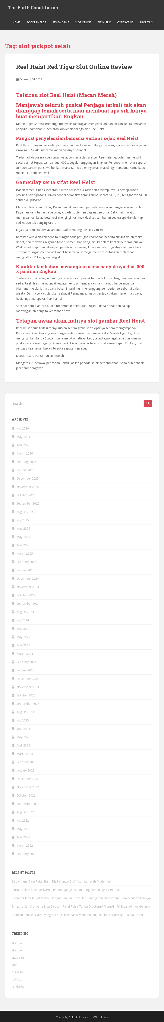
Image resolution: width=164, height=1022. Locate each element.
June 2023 (23, 729)
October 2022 (25, 795)
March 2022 (24, 845)
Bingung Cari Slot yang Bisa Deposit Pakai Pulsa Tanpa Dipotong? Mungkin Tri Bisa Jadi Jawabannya (81, 906)
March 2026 (24, 453)
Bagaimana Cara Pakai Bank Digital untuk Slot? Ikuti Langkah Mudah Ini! (61, 881)
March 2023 (24, 754)
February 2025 (26, 562)
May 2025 (23, 537)
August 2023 (25, 712)
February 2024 (26, 662)
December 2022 (27, 779)
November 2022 (27, 787)
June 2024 (23, 629)
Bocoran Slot (36, 22)
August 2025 (25, 512)
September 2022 (27, 804)
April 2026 (23, 445)
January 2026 (25, 470)
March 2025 (24, 553)
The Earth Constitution (33, 7)
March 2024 (24, 654)
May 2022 (23, 829)
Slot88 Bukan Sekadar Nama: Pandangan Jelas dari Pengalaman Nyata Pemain (66, 890)
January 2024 (25, 670)
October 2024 (25, 595)
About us (146, 22)
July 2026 (22, 428)
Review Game (61, 22)
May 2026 (23, 437)
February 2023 (26, 762)
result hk (17, 972)
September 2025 (27, 503)
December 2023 (27, 679)
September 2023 (27, 704)
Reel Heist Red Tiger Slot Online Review (74, 67)
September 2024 (27, 603)
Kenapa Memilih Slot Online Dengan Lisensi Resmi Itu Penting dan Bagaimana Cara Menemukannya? (81, 898)
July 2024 (22, 620)
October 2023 (25, 695)
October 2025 (25, 495)
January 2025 (25, 570)
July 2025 (22, 520)
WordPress (101, 1017)
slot (14, 965)
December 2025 (27, 478)
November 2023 (27, 687)
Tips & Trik (104, 22)
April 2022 (23, 837)
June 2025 (23, 528)
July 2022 (22, 820)
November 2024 (27, 587)
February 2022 (26, 854)
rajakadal (18, 986)
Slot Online (83, 22)
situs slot (18, 957)
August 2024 (25, 612)
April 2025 (23, 545)
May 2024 (23, 637)
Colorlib (74, 1017)
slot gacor (19, 943)
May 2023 (23, 737)
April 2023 (23, 745)
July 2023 (22, 720)
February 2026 (26, 462)
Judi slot (17, 979)
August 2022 (25, 812)
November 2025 (27, 487)
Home (16, 22)
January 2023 (25, 770)
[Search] (148, 403)
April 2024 (23, 645)
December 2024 (27, 578)
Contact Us (125, 22)
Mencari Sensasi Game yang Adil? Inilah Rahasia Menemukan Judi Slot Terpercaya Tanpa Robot (77, 915)
